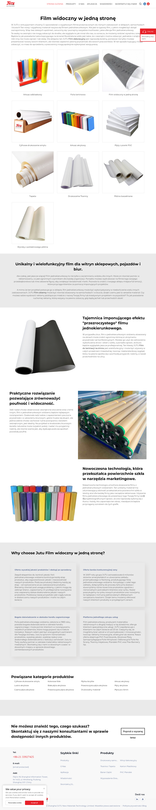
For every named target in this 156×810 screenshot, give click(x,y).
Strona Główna (55, 4)
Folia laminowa (77, 94)
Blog (144, 806)
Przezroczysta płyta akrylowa (94, 685)
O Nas (81, 4)
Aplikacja (92, 4)
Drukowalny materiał (90, 690)
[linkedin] (144, 4)
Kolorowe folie (54, 681)
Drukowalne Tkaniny (78, 196)
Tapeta (32, 196)
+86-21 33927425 (23, 756)
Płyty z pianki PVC (123, 145)
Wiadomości (106, 4)
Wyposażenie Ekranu (109, 778)
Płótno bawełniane (123, 196)
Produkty (71, 4)
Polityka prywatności (132, 806)
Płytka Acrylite (87, 681)
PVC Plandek (126, 772)
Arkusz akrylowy (78, 145)
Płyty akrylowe (121, 685)
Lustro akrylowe (21, 685)
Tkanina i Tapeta (107, 766)
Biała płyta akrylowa (57, 685)
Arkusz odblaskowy (32, 94)
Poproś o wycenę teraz (133, 732)
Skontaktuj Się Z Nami (126, 4)
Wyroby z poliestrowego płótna (32, 247)
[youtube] (148, 4)
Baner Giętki (106, 772)
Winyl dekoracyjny (128, 760)
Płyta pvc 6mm (121, 690)
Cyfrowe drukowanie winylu (32, 145)
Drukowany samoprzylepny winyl (109, 760)
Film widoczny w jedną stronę (123, 94)
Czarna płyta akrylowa (24, 690)
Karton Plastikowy (128, 766)
